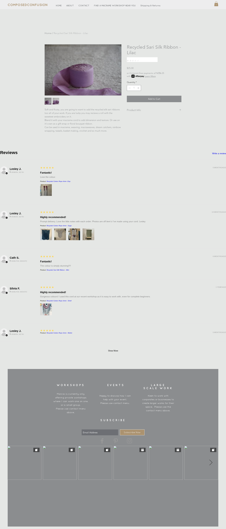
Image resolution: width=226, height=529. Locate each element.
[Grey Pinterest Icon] (115, 440)
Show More (113, 351)
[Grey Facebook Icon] (102, 440)
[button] (216, 3)
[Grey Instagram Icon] (129, 440)
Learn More (150, 76)
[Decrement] (129, 88)
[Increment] (139, 88)
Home (48, 33)
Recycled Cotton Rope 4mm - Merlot (59, 333)
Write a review (219, 153)
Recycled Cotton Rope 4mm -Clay (58, 181)
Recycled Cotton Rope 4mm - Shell (59, 301)
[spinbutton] (134, 88)
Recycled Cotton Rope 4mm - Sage (59, 225)
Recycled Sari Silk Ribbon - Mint (58, 270)
